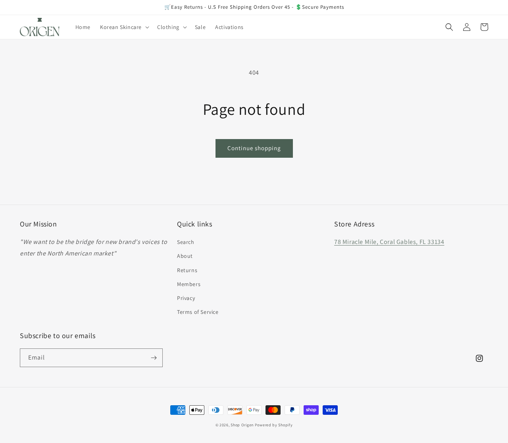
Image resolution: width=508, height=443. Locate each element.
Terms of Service (198, 311)
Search (185, 242)
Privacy (186, 298)
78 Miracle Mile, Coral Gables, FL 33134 (389, 242)
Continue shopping (254, 148)
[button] (123, 27)
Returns (187, 270)
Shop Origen (242, 425)
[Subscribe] (153, 357)
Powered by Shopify (274, 425)
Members (188, 284)
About (185, 255)
